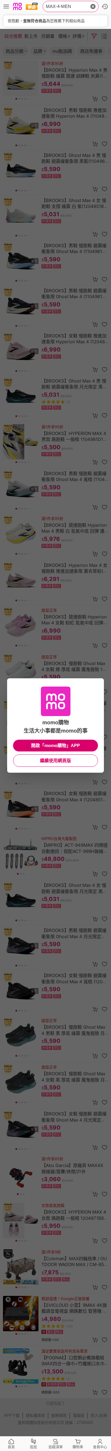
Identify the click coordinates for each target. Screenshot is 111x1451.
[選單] (6, 6)
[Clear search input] (93, 6)
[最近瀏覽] (105, 6)
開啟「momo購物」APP (55, 745)
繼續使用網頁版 (55, 760)
